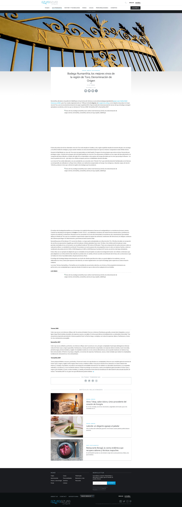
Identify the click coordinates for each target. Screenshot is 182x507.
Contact (63, 496)
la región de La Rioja (103, 103)
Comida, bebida (91, 11)
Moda (52, 483)
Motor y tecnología (56, 480)
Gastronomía (96, 70)
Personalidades (67, 478)
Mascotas (78, 480)
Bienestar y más (80, 478)
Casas (64, 476)
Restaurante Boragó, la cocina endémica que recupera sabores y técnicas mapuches (104, 449)
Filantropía (78, 476)
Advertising (73, 496)
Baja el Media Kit (86, 496)
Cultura (65, 483)
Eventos (65, 480)
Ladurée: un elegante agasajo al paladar (102, 426)
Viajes (52, 476)
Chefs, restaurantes (92, 445)
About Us (54, 496)
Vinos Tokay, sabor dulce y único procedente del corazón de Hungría (106, 403)
